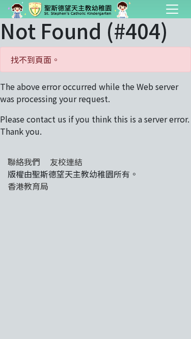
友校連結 (66, 162)
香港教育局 (28, 186)
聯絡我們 (24, 162)
